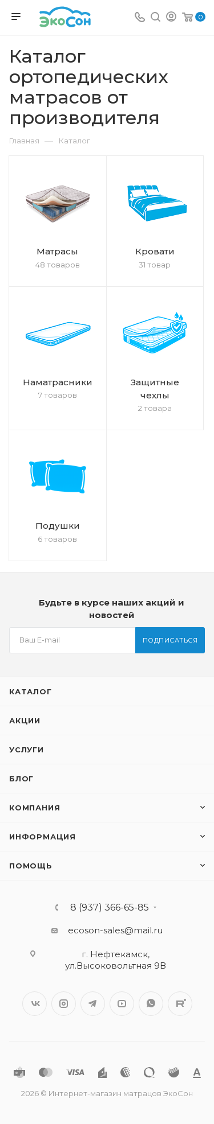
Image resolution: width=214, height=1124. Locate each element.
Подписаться (170, 640)
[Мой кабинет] (171, 18)
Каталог (30, 691)
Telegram (92, 1003)
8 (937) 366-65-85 (109, 907)
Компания (34, 807)
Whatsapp (151, 1003)
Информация (42, 836)
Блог (21, 778)
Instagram (63, 1003)
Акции (25, 720)
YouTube (122, 1003)
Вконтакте (34, 1003)
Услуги (26, 749)
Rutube (180, 1003)
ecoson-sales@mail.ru (115, 930)
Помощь (31, 865)
